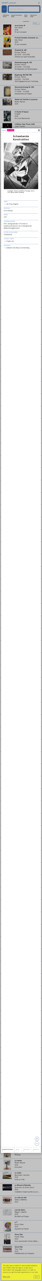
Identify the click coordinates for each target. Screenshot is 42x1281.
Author (6, 201)
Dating (5, 214)
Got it (36, 1277)
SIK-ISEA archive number (11, 232)
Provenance (7, 245)
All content (11, 130)
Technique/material (9, 221)
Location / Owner (9, 238)
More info (6, 1277)
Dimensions (7, 208)
